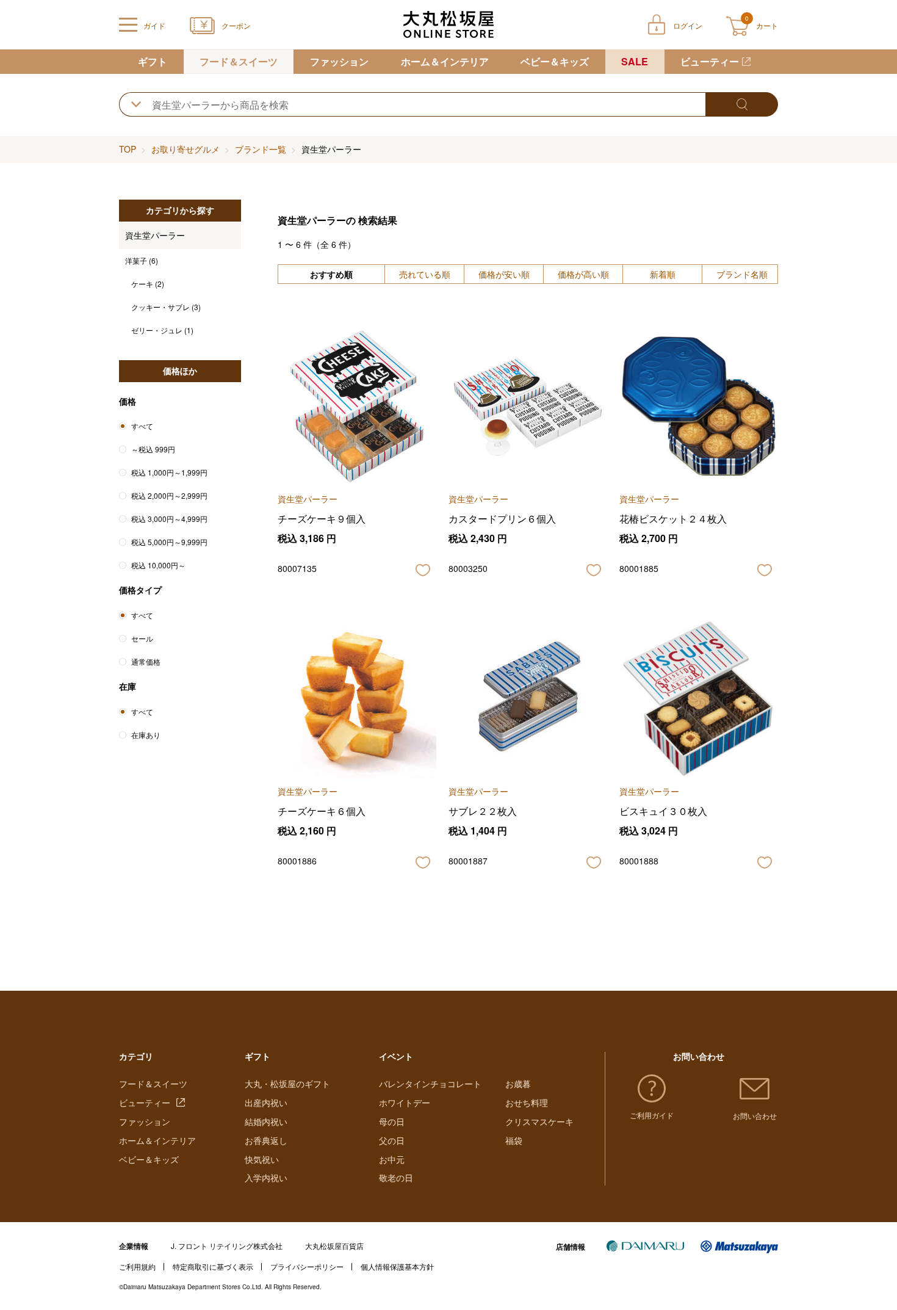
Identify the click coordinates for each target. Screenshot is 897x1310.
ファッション (339, 61)
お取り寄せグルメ (185, 149)
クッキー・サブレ (166, 307)
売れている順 (424, 274)
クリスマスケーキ (539, 1121)
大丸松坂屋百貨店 (334, 1245)
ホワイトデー (404, 1102)
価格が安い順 (504, 274)
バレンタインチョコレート (430, 1083)
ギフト (152, 61)
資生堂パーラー (155, 235)
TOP (127, 149)
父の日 (392, 1140)
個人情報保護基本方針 (397, 1266)
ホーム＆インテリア (445, 61)
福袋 (513, 1140)
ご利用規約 (137, 1266)
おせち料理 (526, 1102)
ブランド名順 (742, 274)
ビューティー (709, 61)
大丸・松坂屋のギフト (287, 1083)
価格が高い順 (583, 274)
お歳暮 (518, 1083)
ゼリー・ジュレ (162, 330)
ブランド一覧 (260, 149)
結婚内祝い (266, 1121)
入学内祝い (266, 1177)
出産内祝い (266, 1102)
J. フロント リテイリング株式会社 (227, 1245)
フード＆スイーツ (239, 61)
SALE (634, 61)
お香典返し (266, 1140)
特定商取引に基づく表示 (213, 1266)
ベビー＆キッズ (555, 61)
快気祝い (262, 1159)
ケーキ (147, 283)
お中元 (392, 1159)
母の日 (392, 1121)
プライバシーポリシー (307, 1266)
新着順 (662, 274)
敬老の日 (396, 1177)
